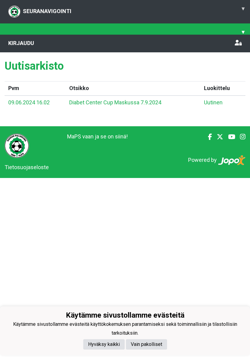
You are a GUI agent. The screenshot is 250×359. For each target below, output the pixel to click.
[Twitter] (217, 137)
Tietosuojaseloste (27, 167)
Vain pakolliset (146, 344)
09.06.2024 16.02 (29, 102)
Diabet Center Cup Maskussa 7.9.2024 (115, 102)
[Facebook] (207, 137)
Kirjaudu (21, 43)
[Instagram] (240, 137)
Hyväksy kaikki (104, 344)
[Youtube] (229, 137)
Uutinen (213, 102)
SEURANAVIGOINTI (134, 9)
